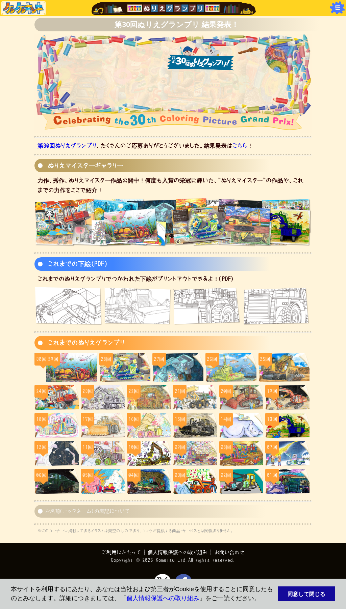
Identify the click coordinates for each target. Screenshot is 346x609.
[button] (263, 599)
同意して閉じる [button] (306, 594)
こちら (239, 145)
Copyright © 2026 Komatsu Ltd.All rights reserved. (173, 559)
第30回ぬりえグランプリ (67, 145)
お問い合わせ (229, 552)
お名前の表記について (87, 511)
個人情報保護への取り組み (162, 598)
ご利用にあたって (121, 552)
